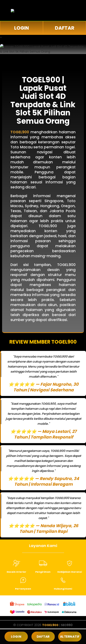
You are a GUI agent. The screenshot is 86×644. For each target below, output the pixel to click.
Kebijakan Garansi (69, 571)
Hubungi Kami (63, 588)
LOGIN (21, 28)
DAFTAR (64, 28)
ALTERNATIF (70, 636)
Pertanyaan (23, 588)
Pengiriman (43, 571)
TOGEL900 (50, 625)
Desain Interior (16, 571)
